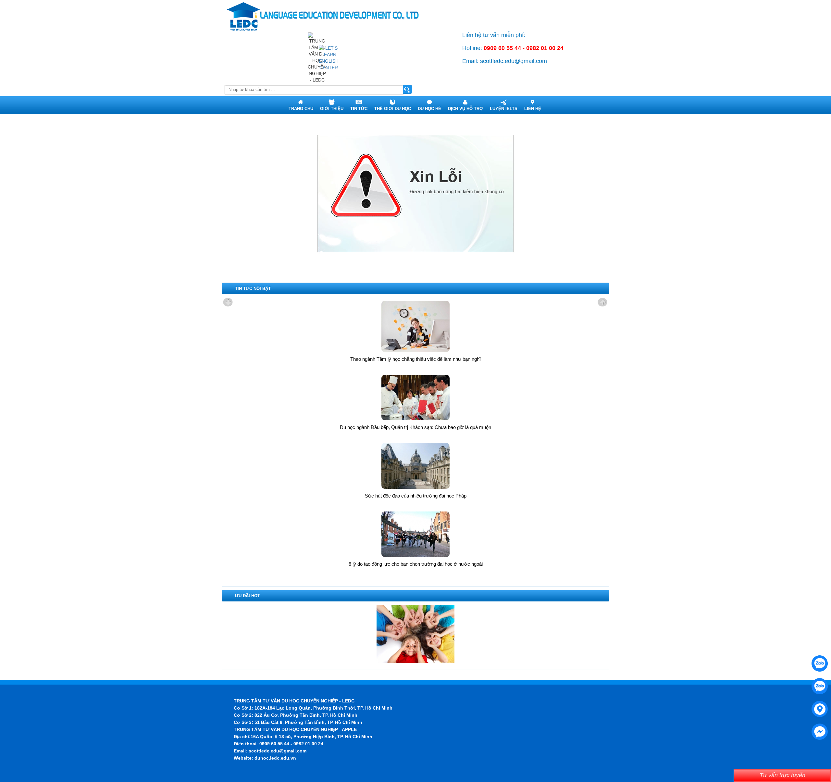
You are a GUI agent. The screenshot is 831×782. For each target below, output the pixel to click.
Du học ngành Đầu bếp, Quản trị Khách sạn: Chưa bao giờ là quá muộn (415, 427)
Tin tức (358, 108)
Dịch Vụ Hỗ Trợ (465, 108)
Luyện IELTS (503, 108)
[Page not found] (329, 57)
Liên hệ (532, 108)
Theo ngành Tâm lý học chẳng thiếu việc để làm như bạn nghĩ (415, 359)
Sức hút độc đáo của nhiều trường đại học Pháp (415, 495)
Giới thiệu (331, 108)
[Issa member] (415, 633)
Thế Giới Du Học (392, 108)
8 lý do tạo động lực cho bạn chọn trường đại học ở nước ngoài (416, 564)
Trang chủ (301, 108)
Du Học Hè (429, 108)
